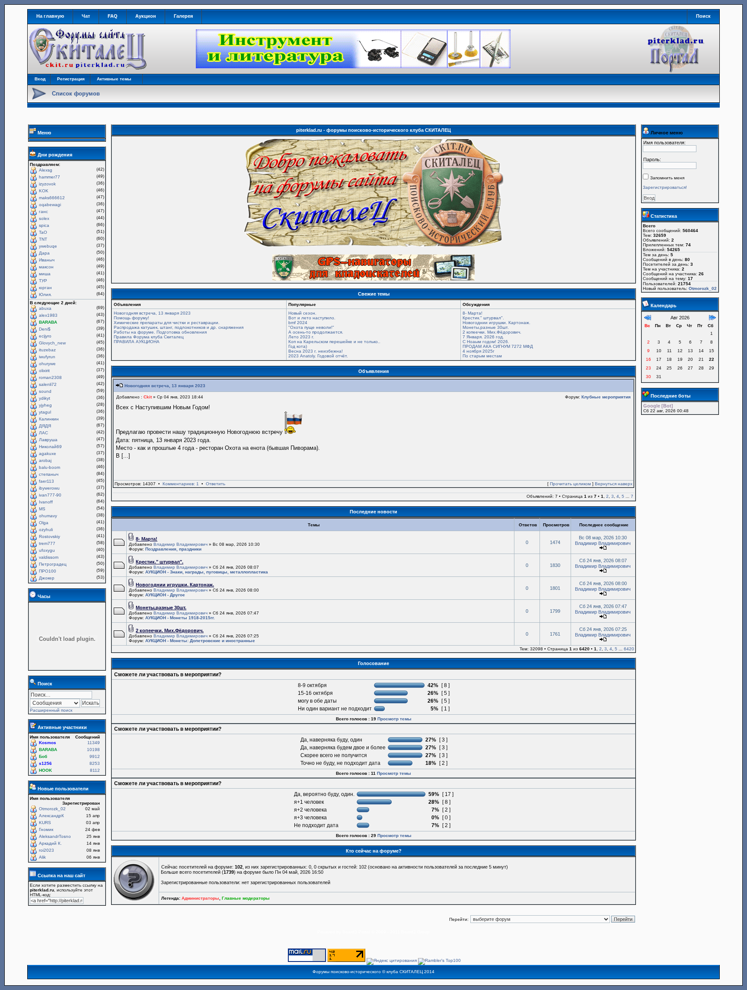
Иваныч (46, 260)
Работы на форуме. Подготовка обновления (160, 332)
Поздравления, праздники (173, 549)
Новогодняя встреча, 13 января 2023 (152, 313)
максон (46, 266)
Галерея (183, 16)
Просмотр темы (394, 718)
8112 (95, 770)
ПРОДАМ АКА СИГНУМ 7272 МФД (498, 346)
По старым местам (482, 355)
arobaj (45, 460)
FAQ (113, 16)
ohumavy (48, 515)
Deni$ (45, 329)
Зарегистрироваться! (665, 187)
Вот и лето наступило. (311, 317)
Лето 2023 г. (301, 336)
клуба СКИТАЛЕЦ (404, 971)
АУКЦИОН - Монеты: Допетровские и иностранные (200, 640)
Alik (42, 857)
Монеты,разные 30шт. (486, 327)
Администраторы (200, 898)
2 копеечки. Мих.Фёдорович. (492, 332)
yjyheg (45, 405)
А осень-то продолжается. (315, 332)
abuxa (45, 308)
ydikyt (44, 398)
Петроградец (53, 564)
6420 (629, 648)
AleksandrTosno (55, 836)
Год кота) (297, 346)
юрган (45, 287)
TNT (43, 239)
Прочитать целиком (570, 483)
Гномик (46, 829)
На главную (50, 16)
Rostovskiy (49, 536)
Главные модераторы (246, 898)
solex (44, 218)
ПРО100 (47, 571)
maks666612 (52, 197)
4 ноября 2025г (479, 351)
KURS (45, 822)
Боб (43, 756)
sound (45, 391)
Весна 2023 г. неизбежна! (315, 351)
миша (45, 273)
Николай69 (50, 446)
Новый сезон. (302, 313)
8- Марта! (472, 313)
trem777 (47, 543)
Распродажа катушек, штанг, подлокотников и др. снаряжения (178, 327)
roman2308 (50, 377)
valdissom (48, 557)
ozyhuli (46, 529)
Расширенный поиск (51, 710)
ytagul (45, 412)
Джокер (46, 578)
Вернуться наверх (613, 483)
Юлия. (45, 294)
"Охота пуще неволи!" (311, 327)
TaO (43, 232)
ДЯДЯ (45, 425)
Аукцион (145, 16)
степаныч (48, 474)
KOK (43, 190)
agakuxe (47, 453)
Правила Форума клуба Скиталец (149, 336)
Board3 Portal (356, 932)
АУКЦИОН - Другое (165, 594)
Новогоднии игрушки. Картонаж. (496, 322)
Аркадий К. (50, 843)
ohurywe (47, 363)
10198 (93, 749)
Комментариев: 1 (181, 483)
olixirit (44, 370)
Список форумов (76, 93)
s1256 (45, 763)
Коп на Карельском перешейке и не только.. (334, 341)
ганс (43, 211)
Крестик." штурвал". (483, 317)
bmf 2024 (297, 322)
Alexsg (45, 170)
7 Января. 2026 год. (483, 336)
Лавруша (48, 439)
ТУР (43, 280)
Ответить (215, 483)
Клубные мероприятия (606, 397)
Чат (86, 16)
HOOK (45, 770)
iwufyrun (47, 356)
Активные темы (114, 78)
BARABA (48, 322)
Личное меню (667, 132)
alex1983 (48, 315)
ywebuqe (48, 246)
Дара (44, 253)
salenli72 (48, 384)
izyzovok (47, 183)
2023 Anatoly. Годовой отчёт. (318, 355)
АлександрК (51, 815)
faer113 (46, 481)
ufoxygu (47, 550)
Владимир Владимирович (180, 544)
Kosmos (47, 742)
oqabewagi (50, 204)
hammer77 (49, 177)
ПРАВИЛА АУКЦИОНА (137, 341)
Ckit (148, 397)
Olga (43, 522)
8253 (94, 763)
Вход (40, 78)
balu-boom (49, 467)
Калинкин (49, 419)
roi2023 (46, 850)
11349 (93, 742)
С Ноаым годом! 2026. (486, 341)
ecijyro (45, 336)
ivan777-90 (50, 495)
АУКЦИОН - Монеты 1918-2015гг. (180, 617)
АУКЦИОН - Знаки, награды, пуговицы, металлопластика (206, 572)
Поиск (703, 16)
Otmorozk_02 (52, 808)
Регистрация (71, 78)
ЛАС (43, 432)
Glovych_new (52, 343)
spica (44, 225)
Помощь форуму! (131, 317)
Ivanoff (46, 502)
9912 (94, 756)
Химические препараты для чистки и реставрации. (167, 322)
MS (42, 508)
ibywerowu (49, 488)
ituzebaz (47, 349)
